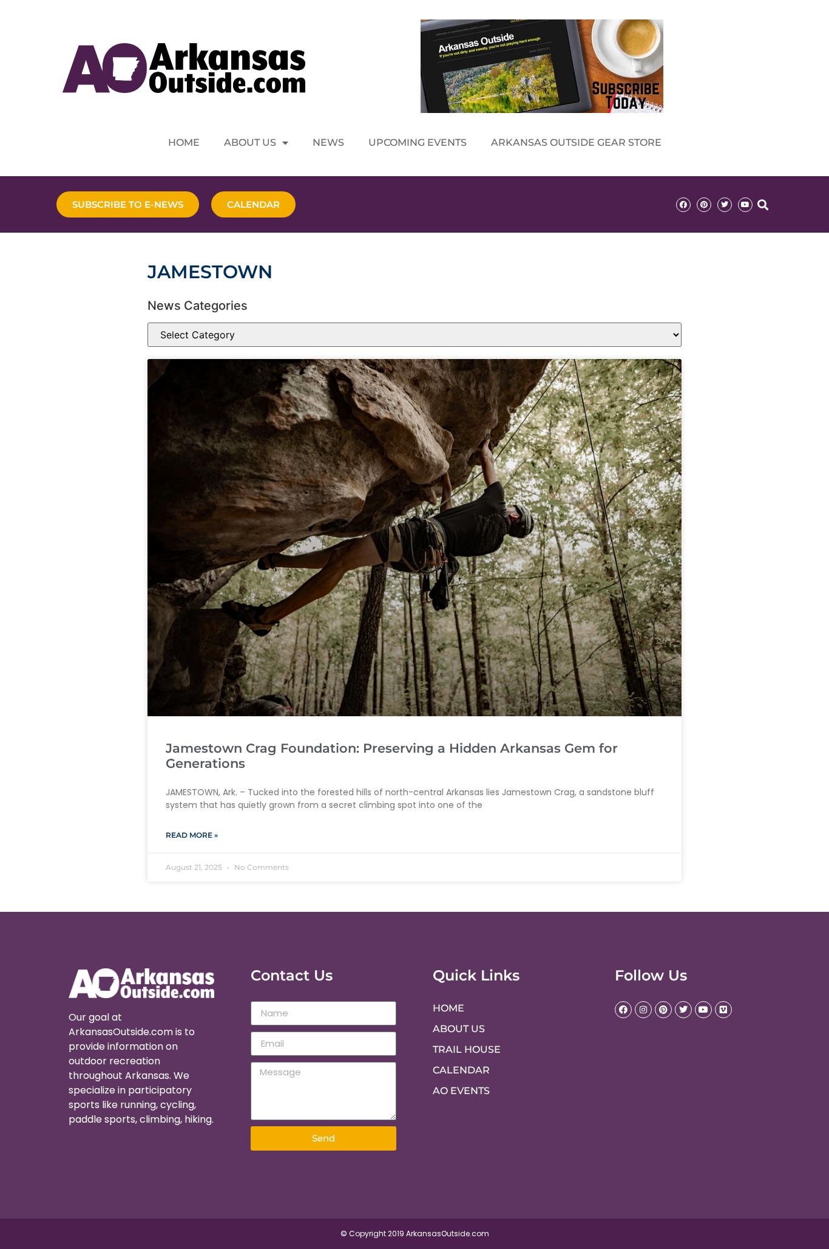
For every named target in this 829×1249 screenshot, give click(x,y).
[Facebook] (683, 204)
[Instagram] (643, 1009)
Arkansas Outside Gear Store (576, 142)
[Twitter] (724, 204)
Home (184, 142)
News (328, 142)
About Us (250, 142)
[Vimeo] (723, 1009)
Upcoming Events (417, 142)
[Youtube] (745, 204)
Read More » (192, 835)
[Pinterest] (704, 204)
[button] (763, 204)
